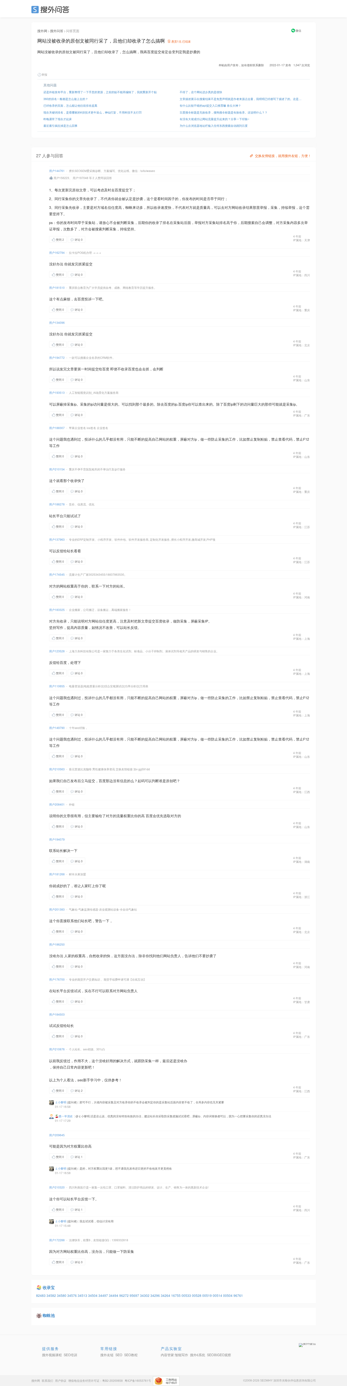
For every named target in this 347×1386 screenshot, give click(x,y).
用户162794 (57, 252)
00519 (207, 1295)
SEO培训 (70, 1354)
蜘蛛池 (49, 1315)
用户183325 (57, 610)
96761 (238, 1295)
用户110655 (57, 686)
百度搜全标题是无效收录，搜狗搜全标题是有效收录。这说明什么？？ (223, 112)
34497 (103, 1295)
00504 (228, 1295)
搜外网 (42, 30)
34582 (52, 1295)
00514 (218, 1295)
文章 (82, 189)
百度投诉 (84, 298)
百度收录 (162, 620)
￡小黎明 (60, 1102)
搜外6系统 (197, 1354)
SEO (51, 9)
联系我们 (47, 1380)
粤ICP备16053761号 (138, 1380)
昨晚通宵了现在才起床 (57, 119)
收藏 (94, 239)
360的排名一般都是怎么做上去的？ (65, 99)
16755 (176, 1295)
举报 (44, 74)
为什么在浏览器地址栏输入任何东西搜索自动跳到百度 (214, 125)
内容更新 (81, 1067)
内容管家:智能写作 (174, 1354)
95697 (135, 1295)
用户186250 (57, 944)
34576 (72, 1295)
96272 (124, 1295)
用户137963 (57, 539)
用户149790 (57, 728)
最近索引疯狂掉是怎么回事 (60, 125)
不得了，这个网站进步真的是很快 (201, 92)
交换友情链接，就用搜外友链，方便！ (283, 155)
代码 (288, 439)
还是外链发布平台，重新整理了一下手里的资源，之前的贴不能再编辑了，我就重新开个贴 (100, 92)
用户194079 (57, 839)
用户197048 (80, 178)
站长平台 (56, 515)
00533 (187, 1295)
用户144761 (57, 171)
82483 (41, 1295)
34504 (93, 1295)
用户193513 (57, 392)
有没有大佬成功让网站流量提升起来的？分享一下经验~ (214, 119)
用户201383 (57, 909)
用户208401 (57, 804)
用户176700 (57, 979)
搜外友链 (107, 1354)
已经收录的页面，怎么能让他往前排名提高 (70, 105)
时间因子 (168, 198)
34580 (62, 1295)
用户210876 (57, 1049)
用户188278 (57, 504)
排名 (166, 222)
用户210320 (57, 1187)
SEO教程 (131, 1354)
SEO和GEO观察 (219, 1354)
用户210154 (57, 469)
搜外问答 (56, 30)
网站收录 (239, 207)
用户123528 (57, 651)
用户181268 (57, 874)
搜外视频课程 (52, 1354)
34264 (166, 1295)
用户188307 (57, 428)
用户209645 (57, 1135)
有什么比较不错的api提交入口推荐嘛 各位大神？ (210, 105)
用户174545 (57, 574)
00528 (197, 1295)
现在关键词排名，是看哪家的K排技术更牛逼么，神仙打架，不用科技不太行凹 (92, 112)
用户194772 (57, 357)
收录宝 (49, 1287)
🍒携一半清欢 (64, 1116)
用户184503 (57, 1014)
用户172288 (57, 1240)
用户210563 (57, 769)
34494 (114, 1295)
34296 (155, 1295)
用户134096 (57, 322)
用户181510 (57, 287)
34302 (145, 1295)
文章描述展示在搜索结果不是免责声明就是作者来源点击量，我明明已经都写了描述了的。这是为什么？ (242, 99)
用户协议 (60, 1380)
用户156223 (61, 178)
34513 (83, 1295)
